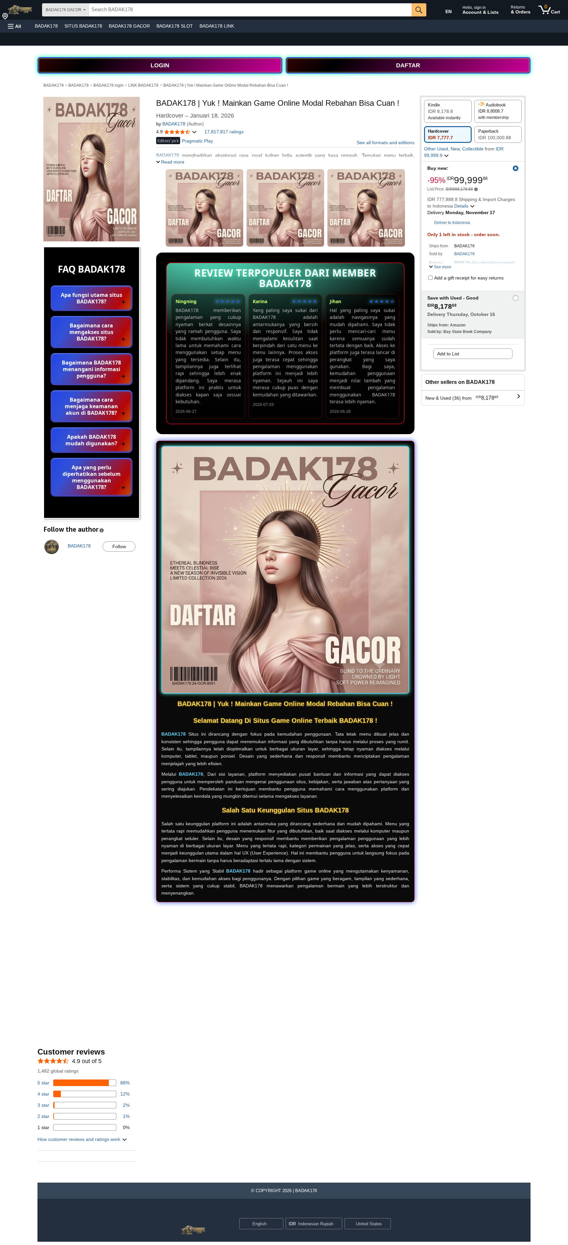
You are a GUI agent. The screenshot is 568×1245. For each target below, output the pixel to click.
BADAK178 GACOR (129, 26)
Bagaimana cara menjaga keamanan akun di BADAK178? (91, 406)
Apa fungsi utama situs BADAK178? (91, 298)
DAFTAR (408, 65)
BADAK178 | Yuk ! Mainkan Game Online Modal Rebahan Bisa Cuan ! (225, 85)
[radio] (447, 111)
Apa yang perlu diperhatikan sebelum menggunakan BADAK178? (91, 477)
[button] (14, 26)
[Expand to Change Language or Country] (278, 1224)
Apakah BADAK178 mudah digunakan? (91, 440)
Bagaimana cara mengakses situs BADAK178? (91, 332)
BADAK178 (46, 26)
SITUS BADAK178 (83, 26)
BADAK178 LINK (217, 26)
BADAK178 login (108, 85)
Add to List (448, 353)
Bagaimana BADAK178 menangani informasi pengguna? (91, 369)
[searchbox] (250, 10)
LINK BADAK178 (143, 85)
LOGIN (160, 65)
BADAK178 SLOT (174, 26)
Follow (119, 546)
